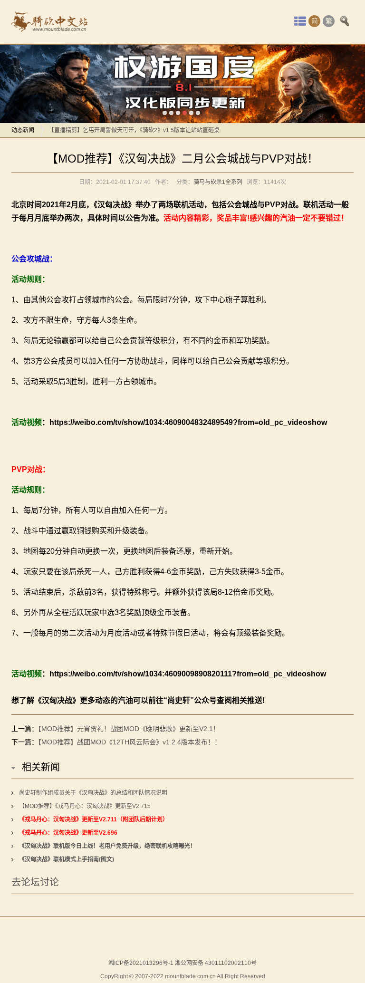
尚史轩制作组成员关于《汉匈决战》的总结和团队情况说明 (93, 793)
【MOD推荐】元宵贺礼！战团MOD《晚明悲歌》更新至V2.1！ (129, 728)
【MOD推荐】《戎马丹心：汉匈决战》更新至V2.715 (85, 806)
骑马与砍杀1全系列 (217, 182)
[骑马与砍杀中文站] (49, 22)
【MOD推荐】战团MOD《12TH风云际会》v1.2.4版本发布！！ (129, 742)
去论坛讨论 (35, 882)
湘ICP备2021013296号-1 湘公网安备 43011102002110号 (182, 963)
